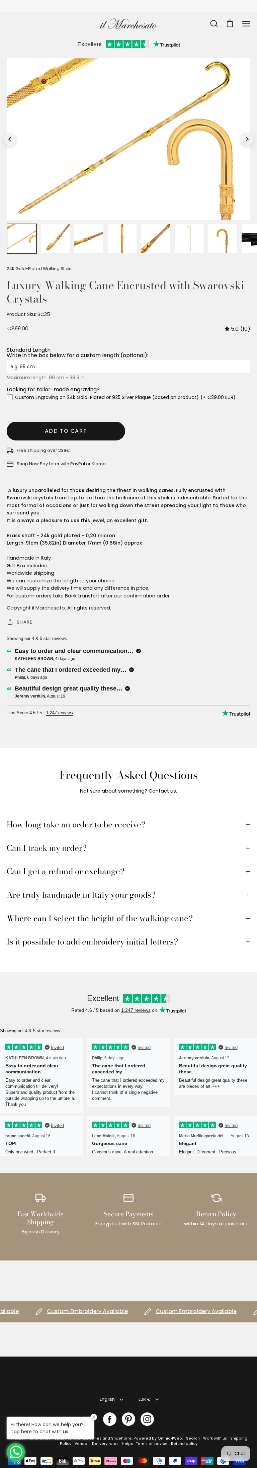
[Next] (247, 139)
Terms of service (152, 1443)
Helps (127, 1443)
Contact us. (163, 791)
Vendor (82, 1443)
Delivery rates (105, 1443)
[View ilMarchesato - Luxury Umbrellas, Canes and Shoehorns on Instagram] (147, 1419)
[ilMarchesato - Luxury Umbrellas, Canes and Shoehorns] (128, 23)
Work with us (215, 1438)
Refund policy (184, 1443)
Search (193, 1438)
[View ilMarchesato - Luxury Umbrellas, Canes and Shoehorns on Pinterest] (128, 1419)
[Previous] (10, 139)
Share (24, 622)
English (107, 1399)
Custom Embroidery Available (76, 1311)
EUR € (145, 1399)
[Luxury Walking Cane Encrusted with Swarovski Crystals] (22, 239)
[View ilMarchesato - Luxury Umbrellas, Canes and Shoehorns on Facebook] (109, 1419)
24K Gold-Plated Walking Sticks (40, 268)
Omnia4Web (170, 1438)
